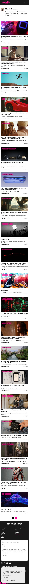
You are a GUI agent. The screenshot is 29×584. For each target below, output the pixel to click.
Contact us (17, 532)
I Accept (12, 580)
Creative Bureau (18, 534)
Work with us (17, 533)
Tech (2, 536)
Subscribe (6, 558)
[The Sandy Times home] (12, 2)
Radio (2, 537)
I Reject (5, 580)
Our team (16, 531)
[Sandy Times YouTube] (10, 563)
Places (2, 534)
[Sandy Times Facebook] (4, 563)
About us (16, 529)
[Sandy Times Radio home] (3, 583)
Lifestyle (2, 532)
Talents (2, 531)
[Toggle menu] (27, 2)
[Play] (6, 583)
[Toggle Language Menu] (24, 2)
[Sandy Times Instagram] (2, 563)
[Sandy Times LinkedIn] (7, 563)
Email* (3, 544)
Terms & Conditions (16, 549)
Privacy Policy (14, 566)
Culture (2, 529)
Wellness (3, 533)
